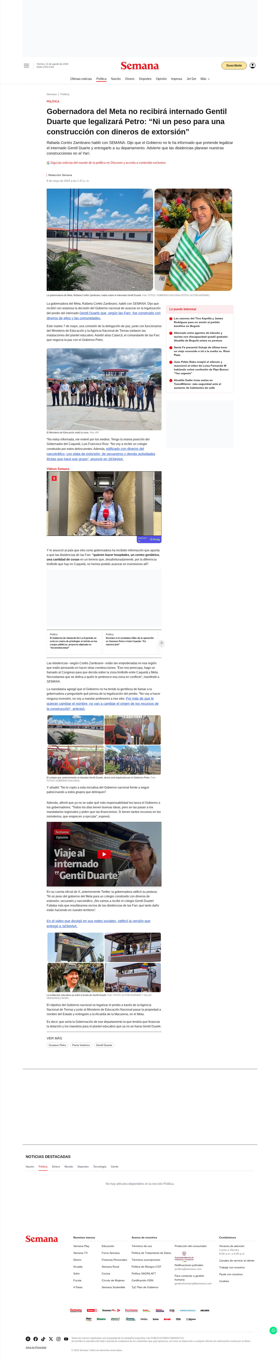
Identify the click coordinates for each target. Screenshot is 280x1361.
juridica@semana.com (188, 1268)
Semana (52, 94)
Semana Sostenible (113, 1287)
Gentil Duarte (104, 1045)
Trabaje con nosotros (232, 1267)
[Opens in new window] (35, 1339)
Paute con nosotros (231, 1274)
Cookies (224, 1281)
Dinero (77, 1259)
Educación (108, 1246)
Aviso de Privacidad (40, 1347)
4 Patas (77, 1287)
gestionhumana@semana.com (193, 1283)
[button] (104, 854)
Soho (76, 1273)
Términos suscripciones (146, 1259)
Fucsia (77, 1280)
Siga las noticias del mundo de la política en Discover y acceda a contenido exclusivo (108, 162)
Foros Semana (111, 1252)
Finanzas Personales (114, 1259)
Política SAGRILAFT (144, 1273)
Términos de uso (142, 1246)
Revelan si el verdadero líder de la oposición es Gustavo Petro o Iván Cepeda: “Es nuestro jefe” (130, 641)
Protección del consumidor (191, 1246)
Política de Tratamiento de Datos (151, 1252)
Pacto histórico (81, 1045)
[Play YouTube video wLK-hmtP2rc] (104, 854)
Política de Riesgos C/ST (147, 1266)
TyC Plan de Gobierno (145, 1287)
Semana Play (81, 1246)
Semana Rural (110, 1266)
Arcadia (77, 1266)
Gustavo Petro (57, 1045)
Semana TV (80, 1252)
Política (65, 94)
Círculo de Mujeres (113, 1280)
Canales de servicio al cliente (236, 1260)
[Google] (28, 1339)
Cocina (106, 1273)
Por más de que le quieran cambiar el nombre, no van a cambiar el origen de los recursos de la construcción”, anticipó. (103, 704)
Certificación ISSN (142, 1280)
